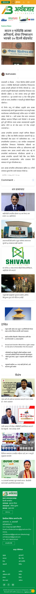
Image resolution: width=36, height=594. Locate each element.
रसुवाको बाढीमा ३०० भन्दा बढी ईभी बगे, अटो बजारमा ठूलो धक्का (18, 366)
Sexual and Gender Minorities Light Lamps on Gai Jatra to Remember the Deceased (20, 346)
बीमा (4, 571)
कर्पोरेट (20, 571)
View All (7, 512)
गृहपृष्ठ (4, 555)
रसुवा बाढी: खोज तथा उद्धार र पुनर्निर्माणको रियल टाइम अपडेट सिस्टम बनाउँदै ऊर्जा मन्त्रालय (19, 330)
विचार (20, 577)
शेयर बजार (5, 580)
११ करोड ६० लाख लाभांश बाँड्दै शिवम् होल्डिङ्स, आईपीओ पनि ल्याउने (17, 269)
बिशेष (20, 574)
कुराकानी (21, 555)
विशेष (18, 375)
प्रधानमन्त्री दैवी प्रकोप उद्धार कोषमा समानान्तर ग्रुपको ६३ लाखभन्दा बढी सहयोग (17, 242)
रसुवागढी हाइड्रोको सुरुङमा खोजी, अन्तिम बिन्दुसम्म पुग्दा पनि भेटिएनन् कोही (15, 296)
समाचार (5, 558)
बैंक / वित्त (21, 558)
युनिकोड (17, 2)
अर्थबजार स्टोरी (6, 574)
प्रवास (4, 577)
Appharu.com (28, 592)
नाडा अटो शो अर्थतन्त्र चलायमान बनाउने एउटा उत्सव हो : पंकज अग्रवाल (17, 400)
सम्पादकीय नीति (8, 543)
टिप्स (4, 561)
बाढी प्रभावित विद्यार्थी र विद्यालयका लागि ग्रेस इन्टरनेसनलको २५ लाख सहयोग (18, 338)
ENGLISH (6, 2)
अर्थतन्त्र (20, 580)
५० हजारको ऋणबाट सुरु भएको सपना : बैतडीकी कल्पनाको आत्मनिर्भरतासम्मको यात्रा (16, 482)
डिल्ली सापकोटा (11, 74)
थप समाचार (18, 189)
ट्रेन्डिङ (4, 324)
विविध (20, 564)
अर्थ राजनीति (22, 561)
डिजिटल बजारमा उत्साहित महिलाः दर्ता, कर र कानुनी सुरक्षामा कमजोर (17, 455)
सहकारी (5, 564)
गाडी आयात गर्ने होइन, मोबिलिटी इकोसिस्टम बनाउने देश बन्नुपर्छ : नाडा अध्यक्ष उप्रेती (17, 427)
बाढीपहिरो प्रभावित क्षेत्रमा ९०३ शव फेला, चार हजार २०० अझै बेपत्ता (16, 215)
